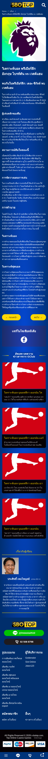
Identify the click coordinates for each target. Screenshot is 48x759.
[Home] (22, 5)
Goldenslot (30, 658)
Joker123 (29, 666)
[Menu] (6, 755)
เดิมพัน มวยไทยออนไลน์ (9, 696)
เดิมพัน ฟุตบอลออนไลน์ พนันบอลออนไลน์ (10, 678)
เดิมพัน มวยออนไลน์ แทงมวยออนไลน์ (11, 688)
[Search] (43, 5)
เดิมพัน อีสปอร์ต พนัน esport (12, 704)
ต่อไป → (38, 317)
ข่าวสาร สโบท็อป (33, 720)
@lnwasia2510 (27, 633)
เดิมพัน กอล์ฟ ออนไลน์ (8, 668)
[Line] (18, 755)
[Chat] (42, 755)
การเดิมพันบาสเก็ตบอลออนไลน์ (12, 660)
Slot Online (30, 662)
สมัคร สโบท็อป (9, 720)
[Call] (30, 755)
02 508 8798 (26, 641)
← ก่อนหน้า (11, 317)
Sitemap (38, 738)
